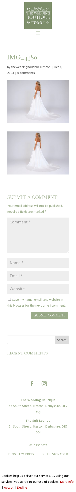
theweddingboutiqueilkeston (30, 67)
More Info (67, 482)
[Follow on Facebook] (32, 384)
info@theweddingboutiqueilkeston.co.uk (38, 454)
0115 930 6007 (38, 445)
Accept (9, 487)
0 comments (26, 73)
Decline (22, 487)
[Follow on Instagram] (44, 384)
